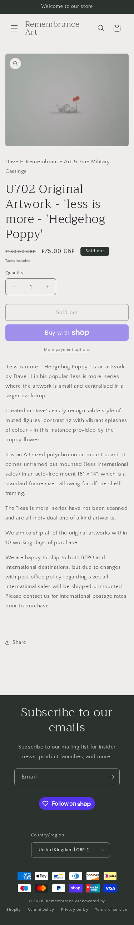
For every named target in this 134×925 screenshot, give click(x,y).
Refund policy (41, 909)
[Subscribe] (111, 777)
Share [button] (19, 642)
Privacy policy (75, 909)
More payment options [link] (67, 349)
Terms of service (111, 909)
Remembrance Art (63, 901)
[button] (14, 28)
